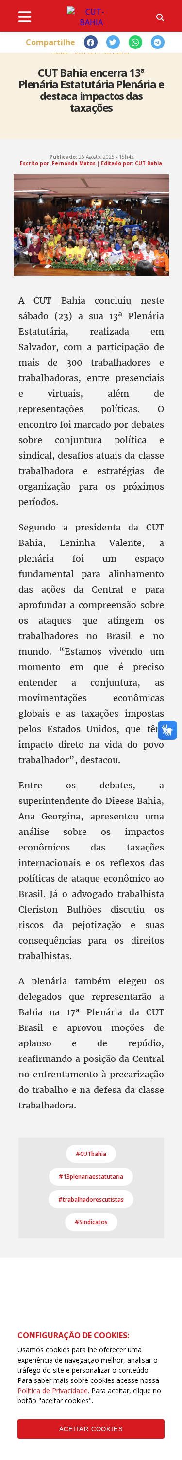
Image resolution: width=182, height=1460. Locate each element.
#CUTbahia (91, 1154)
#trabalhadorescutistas (91, 1199)
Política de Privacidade (52, 1390)
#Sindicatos (91, 1222)
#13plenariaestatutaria (91, 1176)
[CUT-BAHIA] (91, 17)
